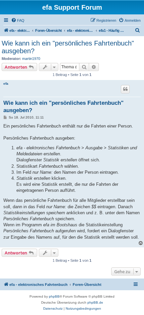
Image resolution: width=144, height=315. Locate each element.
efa (5, 83)
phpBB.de (95, 302)
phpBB (54, 296)
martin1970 (31, 59)
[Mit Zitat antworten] (125, 89)
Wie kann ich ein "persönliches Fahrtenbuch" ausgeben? (68, 47)
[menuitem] (17, 20)
